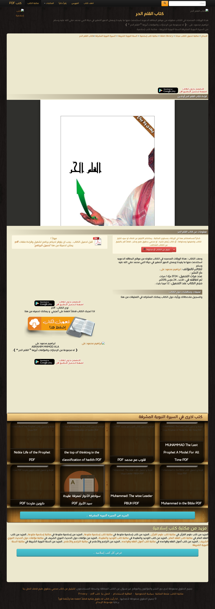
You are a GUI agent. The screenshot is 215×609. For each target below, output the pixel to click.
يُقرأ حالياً (63, 3)
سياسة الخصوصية (144, 594)
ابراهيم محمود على (171, 269)
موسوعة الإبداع (104, 602)
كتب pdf (95, 594)
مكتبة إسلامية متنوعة (39, 534)
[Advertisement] (107, 64)
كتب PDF (15, 3)
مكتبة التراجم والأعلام (76, 541)
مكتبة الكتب (33, 3)
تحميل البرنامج (42, 245)
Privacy (82, 594)
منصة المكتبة (162, 594)
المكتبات (49, 3)
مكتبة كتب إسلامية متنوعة (98, 534)
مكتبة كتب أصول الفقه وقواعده (139, 541)
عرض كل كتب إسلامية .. (107, 552)
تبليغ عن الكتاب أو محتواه (158, 250)
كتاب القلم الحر (86, 36)
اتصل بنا (105, 594)
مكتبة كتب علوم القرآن (163, 534)
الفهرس (75, 3)
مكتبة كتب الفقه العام (180, 538)
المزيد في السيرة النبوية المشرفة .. (107, 515)
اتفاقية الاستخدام (122, 594)
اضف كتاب (89, 3)
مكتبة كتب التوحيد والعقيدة (113, 538)
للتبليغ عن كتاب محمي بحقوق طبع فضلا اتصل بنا (49, 588)
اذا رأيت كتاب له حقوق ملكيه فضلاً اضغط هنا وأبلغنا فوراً (88, 599)
